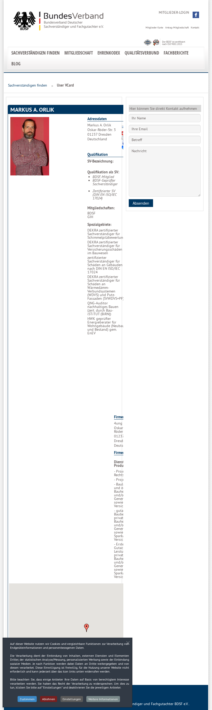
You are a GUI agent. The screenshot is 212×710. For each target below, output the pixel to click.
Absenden (141, 203)
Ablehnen (48, 699)
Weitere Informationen (103, 699)
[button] (196, 15)
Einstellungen (72, 699)
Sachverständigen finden (35, 53)
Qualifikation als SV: (103, 172)
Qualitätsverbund (142, 53)
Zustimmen (27, 699)
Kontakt (195, 27)
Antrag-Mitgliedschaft (177, 27)
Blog (15, 64)
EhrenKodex (108, 53)
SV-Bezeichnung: (100, 161)
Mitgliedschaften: (101, 208)
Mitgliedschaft (78, 53)
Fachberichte (176, 53)
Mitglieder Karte (154, 27)
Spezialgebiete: (99, 224)
